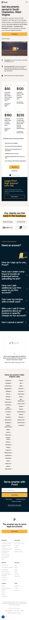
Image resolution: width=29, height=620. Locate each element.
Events (16, 569)
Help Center (17, 576)
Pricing (16, 547)
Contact (3, 594)
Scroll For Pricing (6, 38)
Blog (16, 565)
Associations (4, 596)
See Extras (14, 170)
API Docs (17, 574)
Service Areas (18, 549)
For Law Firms (5, 565)
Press (3, 559)
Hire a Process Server (19, 543)
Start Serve (14, 167)
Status (16, 571)
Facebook (17, 586)
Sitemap (22, 610)
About (3, 586)
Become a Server (18, 551)
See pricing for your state (14, 505)
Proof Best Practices (6, 543)
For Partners (4, 579)
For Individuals (5, 569)
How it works (14, 531)
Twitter (16, 588)
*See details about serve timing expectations (13, 138)
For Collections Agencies (7, 567)
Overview (17, 545)
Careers (3, 592)
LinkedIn (16, 590)
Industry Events (5, 557)
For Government (5, 571)
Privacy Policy (16, 610)
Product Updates (5, 554)
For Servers (4, 577)
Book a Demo (14, 196)
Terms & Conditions (9, 610)
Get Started (14, 34)
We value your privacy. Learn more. (14, 612)
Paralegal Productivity (7, 549)
